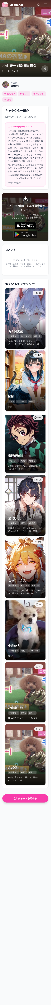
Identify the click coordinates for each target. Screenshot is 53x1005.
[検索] (38, 5)
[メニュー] (45, 5)
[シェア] (44, 68)
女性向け (11, 93)
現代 (9, 99)
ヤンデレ (40, 93)
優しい (25, 93)
